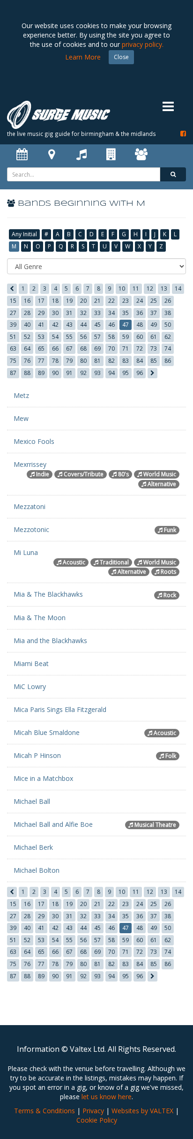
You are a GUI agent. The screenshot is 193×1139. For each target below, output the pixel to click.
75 (13, 361)
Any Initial (24, 234)
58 (111, 337)
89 (41, 373)
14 (178, 288)
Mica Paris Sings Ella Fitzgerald (60, 709)
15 (13, 301)
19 (69, 301)
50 (167, 325)
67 (69, 348)
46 (111, 325)
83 (125, 361)
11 (136, 288)
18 (55, 301)
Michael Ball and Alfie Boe (53, 824)
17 (41, 301)
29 (41, 313)
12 (150, 288)
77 (41, 361)
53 (41, 337)
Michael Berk (33, 847)
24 (139, 301)
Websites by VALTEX (142, 1110)
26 (167, 301)
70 (111, 348)
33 (97, 313)
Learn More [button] (83, 56)
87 (13, 373)
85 (153, 361)
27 (13, 313)
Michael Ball (32, 801)
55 (69, 337)
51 (13, 337)
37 (153, 313)
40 (27, 325)
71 (125, 348)
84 (139, 361)
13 (164, 288)
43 (69, 325)
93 (97, 373)
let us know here (107, 1096)
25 (153, 301)
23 (125, 301)
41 (41, 325)
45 (97, 325)
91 (69, 373)
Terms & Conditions (44, 1110)
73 (153, 348)
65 (41, 348)
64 (27, 348)
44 (83, 325)
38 (167, 313)
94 (111, 373)
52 (27, 337)
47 (125, 325)
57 (97, 337)
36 (139, 313)
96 (139, 373)
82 (111, 361)
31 (69, 313)
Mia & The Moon (40, 617)
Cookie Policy (96, 1120)
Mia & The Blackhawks (48, 594)
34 (111, 313)
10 (122, 288)
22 (111, 301)
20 (83, 301)
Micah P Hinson (37, 755)
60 (139, 337)
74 (167, 348)
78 (55, 361)
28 (27, 313)
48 (139, 325)
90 (55, 373)
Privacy (93, 1110)
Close (121, 57)
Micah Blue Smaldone (47, 732)
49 (153, 325)
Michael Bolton (36, 870)
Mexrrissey (30, 464)
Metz (21, 395)
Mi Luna (26, 552)
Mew (21, 418)
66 (55, 348)
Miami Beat (31, 663)
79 (69, 361)
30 (55, 313)
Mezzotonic (31, 529)
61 (153, 337)
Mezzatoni (29, 506)
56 (83, 337)
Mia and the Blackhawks (50, 640)
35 (125, 313)
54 (55, 337)
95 (125, 373)
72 (139, 348)
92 (83, 373)
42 (55, 325)
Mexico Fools (34, 441)
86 (167, 361)
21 (97, 301)
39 (13, 325)
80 (83, 361)
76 (27, 361)
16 (27, 301)
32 (83, 313)
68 (83, 348)
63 (13, 348)
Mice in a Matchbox (43, 778)
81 (97, 361)
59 (125, 337)
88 (27, 373)
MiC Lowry (30, 686)
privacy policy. (142, 44)
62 (167, 337)
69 (97, 348)
